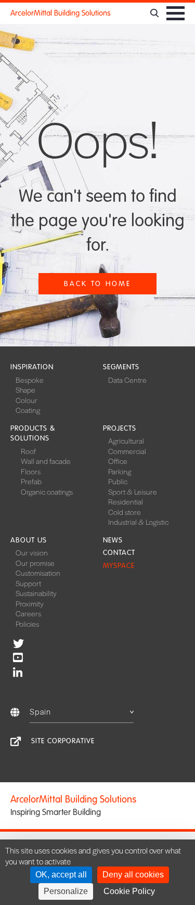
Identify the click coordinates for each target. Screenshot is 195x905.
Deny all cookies (133, 874)
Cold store (124, 512)
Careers (28, 613)
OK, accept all (61, 874)
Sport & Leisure (132, 491)
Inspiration (32, 367)
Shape (25, 389)
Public (117, 481)
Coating (28, 410)
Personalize (66, 891)
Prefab (31, 481)
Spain (40, 711)
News (113, 540)
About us (28, 540)
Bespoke (30, 379)
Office (117, 461)
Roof (28, 451)
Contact (119, 552)
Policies (27, 623)
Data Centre (127, 379)
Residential (125, 501)
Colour (26, 400)
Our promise (35, 563)
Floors (31, 471)
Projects (119, 428)
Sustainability (36, 593)
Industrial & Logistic (138, 521)
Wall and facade (46, 461)
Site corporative (63, 740)
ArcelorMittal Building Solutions (60, 13)
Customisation (38, 572)
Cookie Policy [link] (129, 891)
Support (28, 583)
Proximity (30, 603)
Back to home (97, 283)
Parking (119, 471)
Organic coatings (47, 491)
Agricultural (126, 440)
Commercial (127, 451)
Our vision (32, 552)
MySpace (119, 565)
